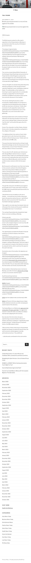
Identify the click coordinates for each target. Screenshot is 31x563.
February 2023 (6, 452)
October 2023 (5, 429)
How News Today (6, 537)
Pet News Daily (6, 543)
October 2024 (5, 402)
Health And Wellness (7, 508)
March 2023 (5, 449)
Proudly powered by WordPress (17, 559)
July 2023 (4, 437)
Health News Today (7, 531)
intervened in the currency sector (17, 260)
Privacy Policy (5, 559)
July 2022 (4, 473)
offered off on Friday (23, 270)
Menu (16, 10)
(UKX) (3, 297)
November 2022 (6, 461)
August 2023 (5, 434)
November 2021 (6, 496)
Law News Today (6, 540)
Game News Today (7, 528)
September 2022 (6, 467)
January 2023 (5, 455)
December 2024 (6, 396)
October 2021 (5, 499)
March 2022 (5, 485)
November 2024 (6, 399)
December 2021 (6, 493)
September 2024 (6, 405)
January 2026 (5, 384)
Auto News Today (6, 516)
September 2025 (6, 390)
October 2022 (5, 464)
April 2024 (5, 411)
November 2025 (6, 387)
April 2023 (5, 446)
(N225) (4, 283)
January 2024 (5, 420)
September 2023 (6, 431)
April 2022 (4, 482)
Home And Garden (7, 534)
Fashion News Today (7, 525)
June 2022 (4, 476)
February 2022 (6, 488)
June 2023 (4, 440)
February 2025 (6, 393)
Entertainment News (7, 522)
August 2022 (5, 470)
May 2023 (4, 443)
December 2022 (6, 458)
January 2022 (5, 490)
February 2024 (6, 417)
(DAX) (3, 301)
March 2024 (5, 414)
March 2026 (5, 381)
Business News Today (7, 519)
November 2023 (6, 426)
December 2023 (6, 423)
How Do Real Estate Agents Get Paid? (11, 368)
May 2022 (4, 479)
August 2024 (5, 408)
